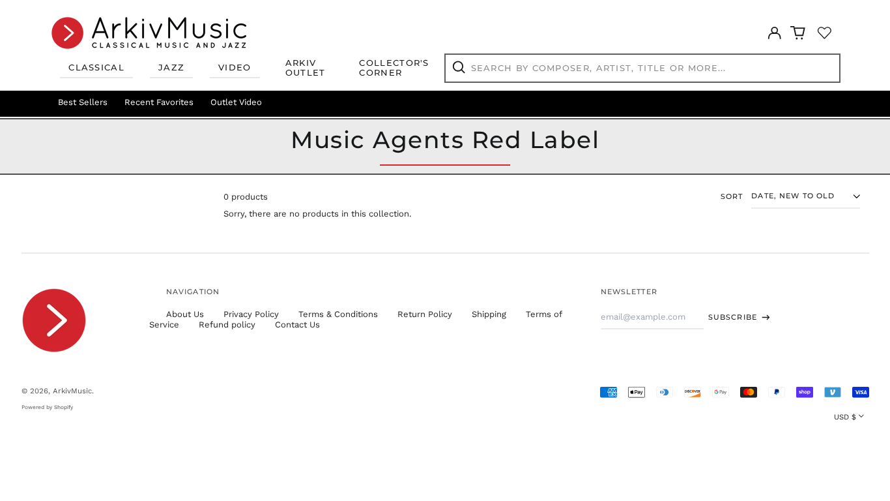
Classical (96, 67)
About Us (185, 314)
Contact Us (297, 324)
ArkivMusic (72, 390)
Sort (732, 196)
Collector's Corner (394, 67)
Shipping (489, 314)
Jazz (171, 67)
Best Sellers (83, 102)
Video (234, 67)
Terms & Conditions (338, 314)
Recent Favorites (159, 102)
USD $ (845, 416)
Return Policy (424, 314)
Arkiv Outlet (305, 67)
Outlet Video (236, 102)
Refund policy (227, 324)
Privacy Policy (251, 314)
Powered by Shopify (47, 407)
